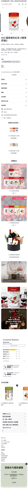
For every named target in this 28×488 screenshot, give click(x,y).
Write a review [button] (14, 345)
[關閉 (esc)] (26, 464)
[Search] (25, 7)
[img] (10, 365)
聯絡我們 (3, 447)
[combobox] (14, 7)
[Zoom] (22, 30)
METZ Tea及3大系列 (5, 442)
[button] (6, 349)
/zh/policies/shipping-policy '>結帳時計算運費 (10, 72)
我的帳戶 (3, 461)
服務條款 (3, 454)
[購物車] (22, 4)
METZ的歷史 (3, 440)
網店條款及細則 (4, 455)
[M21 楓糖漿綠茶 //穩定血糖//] (9, 395)
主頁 (2, 34)
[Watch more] (14, 297)
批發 (2, 445)
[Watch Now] (14, 318)
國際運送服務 (4, 457)
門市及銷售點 (4, 443)
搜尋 (2, 452)
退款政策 (3, 459)
